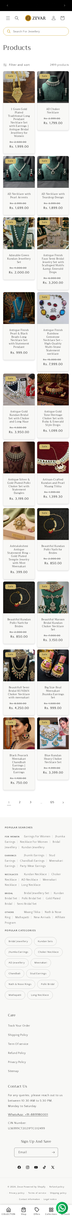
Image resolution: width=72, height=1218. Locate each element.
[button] (8, 18)
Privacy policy (17, 1193)
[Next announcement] (64, 5)
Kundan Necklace (35, 874)
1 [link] (9, 802)
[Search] (9, 31)
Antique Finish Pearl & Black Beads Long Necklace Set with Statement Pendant (19, 339)
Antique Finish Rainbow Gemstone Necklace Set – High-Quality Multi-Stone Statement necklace (53, 342)
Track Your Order (19, 1025)
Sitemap (13, 1071)
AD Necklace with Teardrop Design (53, 195)
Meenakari (40, 962)
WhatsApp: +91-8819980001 (28, 1114)
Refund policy (56, 1187)
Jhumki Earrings (34, 855)
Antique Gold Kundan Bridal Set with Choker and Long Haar (19, 416)
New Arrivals (42, 917)
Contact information (29, 1199)
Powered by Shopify (35, 1187)
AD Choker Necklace (53, 111)
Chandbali (14, 973)
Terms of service (37, 1193)
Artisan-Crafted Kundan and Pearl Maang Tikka (53, 483)
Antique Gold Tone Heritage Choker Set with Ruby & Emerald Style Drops (53, 418)
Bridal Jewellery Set (36, 893)
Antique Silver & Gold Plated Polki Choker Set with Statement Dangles (18, 486)
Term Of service (18, 1044)
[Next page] (63, 802)
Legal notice (50, 1199)
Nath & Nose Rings (20, 984)
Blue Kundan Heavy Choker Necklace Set (53, 759)
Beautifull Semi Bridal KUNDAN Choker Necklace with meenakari (19, 692)
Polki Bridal (47, 984)
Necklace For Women (34, 842)
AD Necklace (29, 879)
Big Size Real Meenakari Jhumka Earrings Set (53, 692)
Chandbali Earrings (32, 860)
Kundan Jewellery (33, 847)
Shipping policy (58, 1193)
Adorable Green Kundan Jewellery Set (19, 259)
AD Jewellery (17, 962)
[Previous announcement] (7, 5)
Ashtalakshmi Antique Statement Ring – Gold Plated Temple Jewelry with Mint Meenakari (19, 556)
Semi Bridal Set (27, 904)
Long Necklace (31, 885)
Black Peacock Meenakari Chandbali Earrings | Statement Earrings (19, 764)
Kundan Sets (45, 941)
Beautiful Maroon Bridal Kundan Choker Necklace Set (53, 624)
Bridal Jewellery (18, 941)
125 (52, 802)
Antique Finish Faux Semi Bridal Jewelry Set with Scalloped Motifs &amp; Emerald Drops (53, 264)
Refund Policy (17, 1053)
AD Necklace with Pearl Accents (19, 195)
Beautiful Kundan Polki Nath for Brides (53, 550)
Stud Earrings (38, 973)
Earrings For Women (37, 836)
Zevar (20, 1187)
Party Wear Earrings (33, 866)
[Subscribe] (53, 1152)
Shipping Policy (18, 1035)
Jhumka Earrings (18, 952)
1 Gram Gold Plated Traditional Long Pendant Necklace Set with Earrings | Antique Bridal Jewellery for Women (19, 123)
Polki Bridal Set (31, 898)
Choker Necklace (48, 952)
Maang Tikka (32, 912)
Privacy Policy (17, 1062)
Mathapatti (22, 917)
